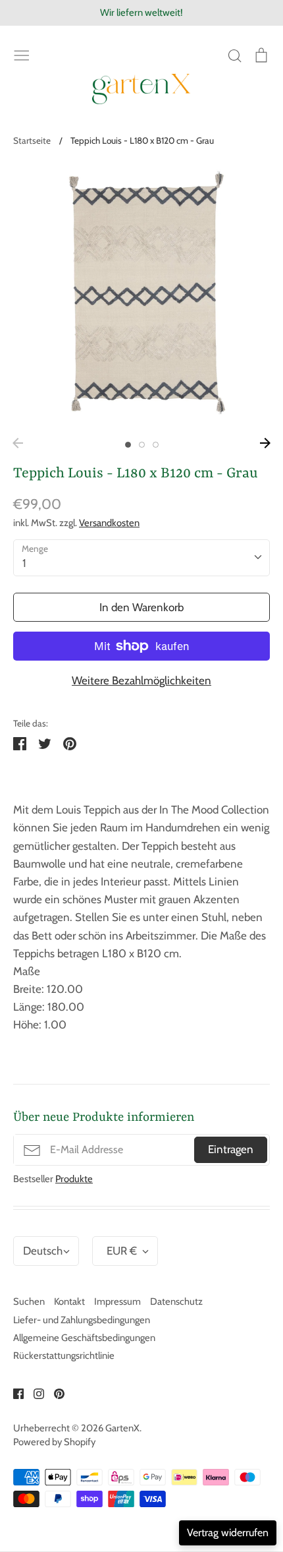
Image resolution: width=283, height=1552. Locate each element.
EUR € (122, 1250)
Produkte (74, 1179)
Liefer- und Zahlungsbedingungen (81, 1320)
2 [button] (142, 445)
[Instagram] (34, 1392)
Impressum (117, 1301)
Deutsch (43, 1250)
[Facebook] (13, 1392)
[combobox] (141, 557)
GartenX (122, 1428)
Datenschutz (176, 1301)
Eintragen (230, 1149)
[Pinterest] (54, 1392)
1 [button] (128, 445)
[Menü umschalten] (21, 54)
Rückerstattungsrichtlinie (64, 1355)
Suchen (29, 1301)
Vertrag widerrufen (228, 1532)
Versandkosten (109, 523)
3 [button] (156, 445)
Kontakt (69, 1301)
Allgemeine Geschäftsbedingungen (84, 1338)
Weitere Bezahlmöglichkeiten (141, 680)
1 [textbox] (24, 563)
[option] (141, 296)
